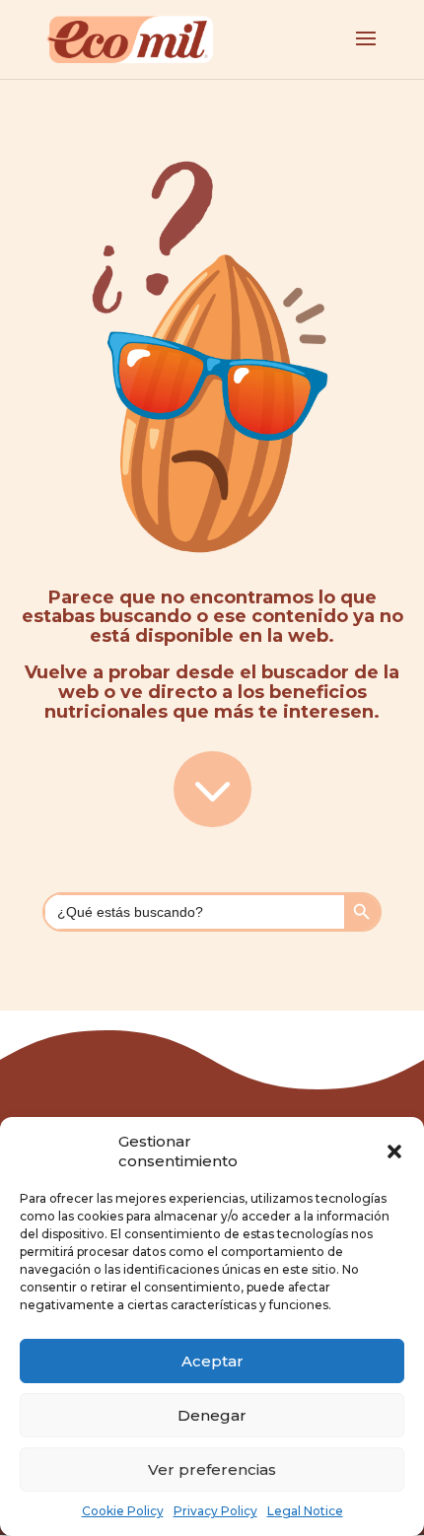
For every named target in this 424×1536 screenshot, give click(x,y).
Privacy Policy (215, 1510)
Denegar (212, 1415)
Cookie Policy (123, 1510)
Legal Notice (305, 1510)
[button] (394, 1151)
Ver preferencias (212, 1469)
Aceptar (212, 1361)
